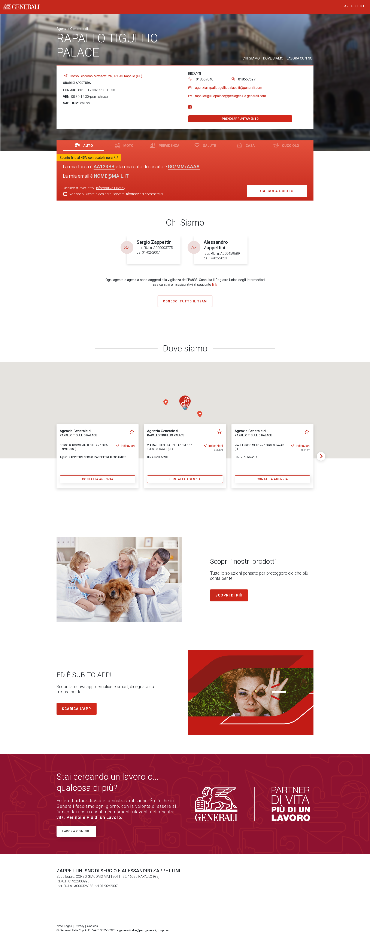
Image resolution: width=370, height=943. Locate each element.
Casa (250, 146)
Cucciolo (290, 146)
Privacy (79, 926)
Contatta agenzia (97, 479)
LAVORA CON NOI (299, 58)
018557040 (204, 79)
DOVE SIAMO (273, 58)
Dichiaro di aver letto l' (94, 188)
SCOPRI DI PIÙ (229, 595)
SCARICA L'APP (76, 709)
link (214, 285)
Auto (88, 146)
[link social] (190, 107)
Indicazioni (128, 446)
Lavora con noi (76, 831)
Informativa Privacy (110, 188)
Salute (209, 146)
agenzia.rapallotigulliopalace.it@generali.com (228, 88)
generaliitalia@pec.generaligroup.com (144, 930)
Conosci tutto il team (185, 301)
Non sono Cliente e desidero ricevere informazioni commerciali (116, 194)
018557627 (246, 79)
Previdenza (169, 146)
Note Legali (64, 926)
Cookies (92, 926)
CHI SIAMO (251, 58)
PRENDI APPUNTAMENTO (240, 118)
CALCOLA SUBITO (277, 191)
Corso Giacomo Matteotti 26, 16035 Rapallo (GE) (106, 76)
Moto (128, 146)
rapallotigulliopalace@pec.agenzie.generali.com (230, 96)
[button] (165, 402)
